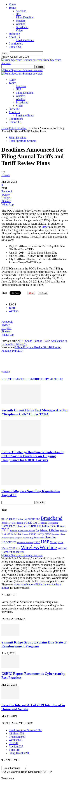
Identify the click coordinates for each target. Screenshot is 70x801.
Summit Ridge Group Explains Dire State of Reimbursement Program (33, 644)
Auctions (21, 10)
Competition (53, 523)
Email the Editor (25, 40)
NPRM (9, 534)
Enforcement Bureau (53, 525)
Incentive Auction (26, 530)
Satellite (50, 537)
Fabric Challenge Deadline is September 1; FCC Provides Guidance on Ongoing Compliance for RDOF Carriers (32, 456)
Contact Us (15, 46)
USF (18, 14)
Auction (19, 519)
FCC (5, 530)
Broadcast (6, 522)
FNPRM (13, 531)
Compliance (8, 525)
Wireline (20, 24)
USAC (37, 542)
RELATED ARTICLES (16, 379)
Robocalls (39, 537)
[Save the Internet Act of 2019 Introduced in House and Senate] (10, 698)
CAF (35, 522)
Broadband (22, 27)
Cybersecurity (22, 526)
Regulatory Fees (58, 534)
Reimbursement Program (11, 538)
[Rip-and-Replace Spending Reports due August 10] (21, 484)
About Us (14, 37)
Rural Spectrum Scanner (22, 140)
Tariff (12, 307)
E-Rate (32, 525)
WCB (12, 548)
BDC (38, 519)
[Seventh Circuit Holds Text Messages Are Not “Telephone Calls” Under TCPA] (21, 403)
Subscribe (14, 33)
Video (19, 30)
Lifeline (54, 530)
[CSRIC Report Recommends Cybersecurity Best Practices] (10, 666)
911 (3, 518)
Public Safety (36, 534)
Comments (42, 523)
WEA (18, 548)
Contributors (16, 43)
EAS (39, 526)
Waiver (5, 548)
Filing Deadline (24, 17)
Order (45, 226)
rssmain (5, 175)
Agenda (10, 518)
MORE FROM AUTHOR (47, 379)
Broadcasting (18, 523)
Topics (12, 7)
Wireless (20, 20)
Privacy (25, 534)
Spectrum (9, 542)
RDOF (48, 534)
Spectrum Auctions (25, 542)
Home (12, 4)
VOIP (60, 542)
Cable (28, 522)
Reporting (28, 537)
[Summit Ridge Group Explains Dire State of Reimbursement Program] (10, 635)
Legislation (42, 530)
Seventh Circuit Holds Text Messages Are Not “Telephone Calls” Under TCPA (34, 412)
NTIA (17, 534)
